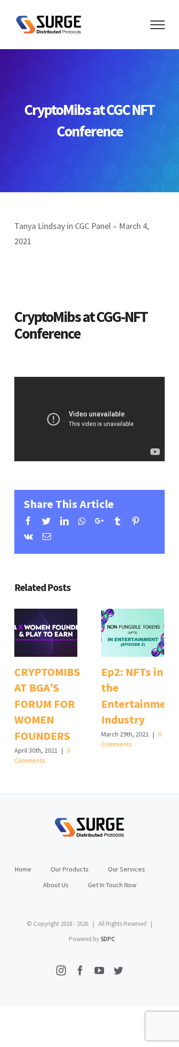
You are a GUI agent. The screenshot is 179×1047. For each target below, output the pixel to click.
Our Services (126, 869)
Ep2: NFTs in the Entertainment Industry (132, 632)
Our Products (70, 869)
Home (23, 869)
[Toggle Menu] (157, 25)
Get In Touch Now (112, 885)
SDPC (108, 939)
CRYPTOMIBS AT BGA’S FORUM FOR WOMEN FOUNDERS (45, 632)
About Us (56, 885)
